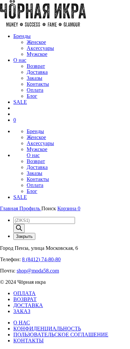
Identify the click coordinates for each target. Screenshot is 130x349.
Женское (36, 42)
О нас (19, 60)
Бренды (22, 36)
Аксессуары (40, 48)
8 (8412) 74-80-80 (41, 259)
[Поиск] (19, 228)
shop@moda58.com (38, 270)
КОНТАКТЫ (28, 340)
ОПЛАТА (24, 293)
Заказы (34, 78)
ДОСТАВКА (28, 305)
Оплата (35, 90)
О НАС (21, 322)
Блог (32, 96)
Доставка (37, 72)
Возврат (36, 66)
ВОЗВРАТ (25, 299)
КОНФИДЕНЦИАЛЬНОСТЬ (47, 328)
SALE (20, 102)
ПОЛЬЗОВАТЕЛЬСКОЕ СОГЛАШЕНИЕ (60, 334)
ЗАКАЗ (21, 311)
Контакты (38, 84)
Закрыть (24, 236)
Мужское (37, 54)
